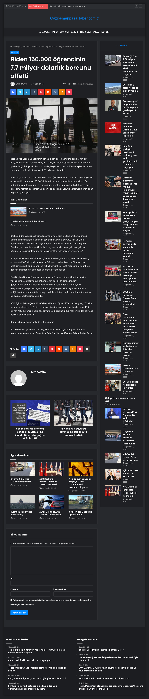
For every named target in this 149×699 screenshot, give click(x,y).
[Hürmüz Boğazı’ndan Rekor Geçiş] (22, 502)
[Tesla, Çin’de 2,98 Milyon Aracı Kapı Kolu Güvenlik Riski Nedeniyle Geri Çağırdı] (113, 60)
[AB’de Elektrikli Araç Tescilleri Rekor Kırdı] (51, 502)
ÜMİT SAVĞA (21, 84)
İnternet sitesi (59, 589)
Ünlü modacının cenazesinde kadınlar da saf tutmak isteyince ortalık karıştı (130, 323)
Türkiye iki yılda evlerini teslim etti (28, 221)
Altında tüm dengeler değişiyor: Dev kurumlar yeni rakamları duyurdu (80, 483)
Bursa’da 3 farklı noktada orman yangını (130, 87)
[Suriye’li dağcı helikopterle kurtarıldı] (113, 385)
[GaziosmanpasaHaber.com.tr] (74, 18)
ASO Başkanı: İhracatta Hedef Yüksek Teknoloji (48, 482)
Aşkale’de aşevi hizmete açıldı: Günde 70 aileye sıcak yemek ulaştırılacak (130, 274)
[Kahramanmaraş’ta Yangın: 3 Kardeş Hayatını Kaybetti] (113, 347)
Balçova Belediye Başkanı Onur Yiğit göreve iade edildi (130, 129)
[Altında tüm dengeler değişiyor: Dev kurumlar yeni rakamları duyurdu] (81, 469)
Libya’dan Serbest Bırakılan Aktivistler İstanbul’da (129, 437)
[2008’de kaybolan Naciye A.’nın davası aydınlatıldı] (113, 296)
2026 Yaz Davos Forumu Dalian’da (47, 208)
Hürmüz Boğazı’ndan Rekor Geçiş (21, 513)
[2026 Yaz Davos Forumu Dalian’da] (18, 212)
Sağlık (74, 32)
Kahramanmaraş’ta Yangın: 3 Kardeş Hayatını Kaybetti (131, 349)
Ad (12, 578)
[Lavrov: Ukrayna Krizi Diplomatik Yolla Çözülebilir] (113, 413)
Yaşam (96, 32)
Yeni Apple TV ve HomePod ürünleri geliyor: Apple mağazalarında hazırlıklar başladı (130, 221)
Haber (55, 32)
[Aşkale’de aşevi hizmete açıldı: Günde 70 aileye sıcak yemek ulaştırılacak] (113, 270)
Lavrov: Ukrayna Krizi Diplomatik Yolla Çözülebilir (130, 415)
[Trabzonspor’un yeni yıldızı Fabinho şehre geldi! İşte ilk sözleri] (113, 105)
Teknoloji (85, 32)
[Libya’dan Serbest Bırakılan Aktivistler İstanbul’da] (113, 435)
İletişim (105, 32)
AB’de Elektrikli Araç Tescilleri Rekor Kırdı (50, 513)
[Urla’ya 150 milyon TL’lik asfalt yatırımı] (22, 469)
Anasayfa (44, 32)
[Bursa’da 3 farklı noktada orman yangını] (113, 88)
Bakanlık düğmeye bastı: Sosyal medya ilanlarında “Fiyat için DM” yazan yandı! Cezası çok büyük (131, 190)
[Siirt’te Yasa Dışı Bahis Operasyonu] (81, 502)
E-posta (14, 589)
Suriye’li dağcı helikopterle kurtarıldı (130, 384)
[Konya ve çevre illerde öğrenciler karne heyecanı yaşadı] (113, 244)
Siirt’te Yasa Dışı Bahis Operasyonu (80, 513)
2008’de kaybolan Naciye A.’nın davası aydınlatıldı (129, 298)
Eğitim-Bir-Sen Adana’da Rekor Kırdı (131, 473)
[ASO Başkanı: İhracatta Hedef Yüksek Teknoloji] (51, 469)
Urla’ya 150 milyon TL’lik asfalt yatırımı (20, 480)
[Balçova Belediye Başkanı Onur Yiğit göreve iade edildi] (113, 127)
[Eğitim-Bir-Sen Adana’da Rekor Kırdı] (113, 474)
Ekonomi (64, 32)
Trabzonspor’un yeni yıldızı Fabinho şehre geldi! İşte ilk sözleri (77, 6)
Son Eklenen (121, 45)
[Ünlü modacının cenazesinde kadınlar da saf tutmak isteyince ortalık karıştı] (113, 318)
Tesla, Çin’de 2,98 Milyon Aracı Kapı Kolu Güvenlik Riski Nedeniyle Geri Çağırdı (130, 65)
